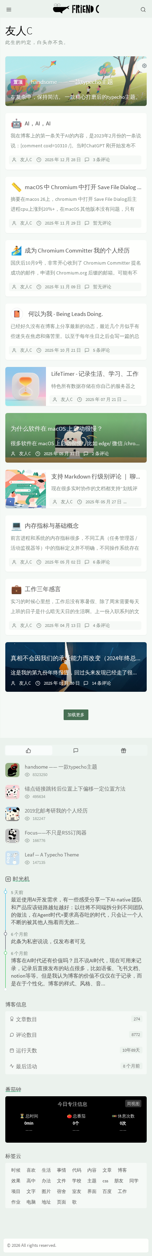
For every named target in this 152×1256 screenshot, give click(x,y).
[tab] (28, 750)
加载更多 (76, 714)
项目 (16, 1191)
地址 (46, 1202)
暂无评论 (102, 223)
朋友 (118, 1181)
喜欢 (31, 1170)
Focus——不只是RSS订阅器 (56, 832)
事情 (61, 1170)
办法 (46, 1181)
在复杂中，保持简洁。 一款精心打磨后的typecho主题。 (76, 97)
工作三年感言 (43, 589)
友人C (26, 160)
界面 (92, 1191)
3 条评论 (101, 160)
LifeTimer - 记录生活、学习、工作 (95, 374)
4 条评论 (101, 625)
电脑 (31, 1202)
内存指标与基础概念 (52, 526)
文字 (31, 1191)
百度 (107, 1191)
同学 (134, 1181)
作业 (16, 1202)
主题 (92, 1181)
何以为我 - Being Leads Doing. (65, 314)
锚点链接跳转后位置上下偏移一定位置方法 (75, 788)
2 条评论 (100, 454)
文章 (107, 1170)
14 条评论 (101, 683)
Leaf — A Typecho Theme (52, 854)
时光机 (21, 878)
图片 (46, 1191)
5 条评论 (101, 350)
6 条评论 (101, 562)
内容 (92, 1170)
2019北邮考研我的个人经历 (56, 810)
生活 (46, 1170)
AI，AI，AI (38, 123)
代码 (76, 1170)
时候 (16, 1170)
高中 (31, 1181)
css (105, 1181)
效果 (16, 1181)
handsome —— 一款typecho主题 (72, 82)
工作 (122, 1191)
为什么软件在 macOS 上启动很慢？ (57, 428)
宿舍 (61, 1191)
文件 (61, 1181)
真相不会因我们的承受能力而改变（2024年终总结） (79, 658)
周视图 (133, 1103)
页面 (61, 1202)
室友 (76, 1191)
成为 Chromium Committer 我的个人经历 (77, 250)
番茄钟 (13, 1089)
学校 (76, 1181)
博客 (122, 1170)
